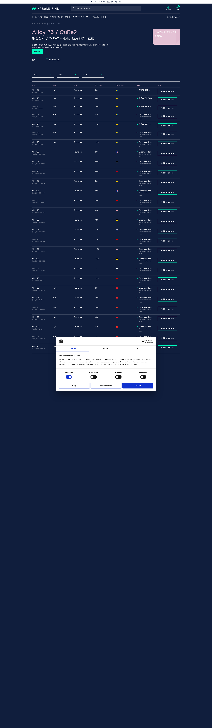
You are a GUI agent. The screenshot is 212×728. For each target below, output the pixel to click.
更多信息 (37, 51)
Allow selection (106, 386)
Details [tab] (106, 348)
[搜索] (73, 8)
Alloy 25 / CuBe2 (54, 23)
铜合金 (44, 23)
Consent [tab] (73, 348)
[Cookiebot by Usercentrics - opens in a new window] (143, 341)
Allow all (137, 386)
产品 (38, 23)
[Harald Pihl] (45, 8)
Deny (74, 386)
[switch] (93, 377)
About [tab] (139, 348)
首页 (33, 23)
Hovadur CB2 (55, 60)
